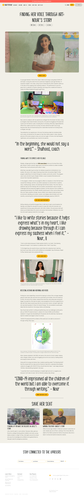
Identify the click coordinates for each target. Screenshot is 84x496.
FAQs (18, 478)
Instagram (55, 479)
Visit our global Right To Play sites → (61, 475)
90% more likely (42, 163)
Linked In (57, 479)
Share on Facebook (33, 25)
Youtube (60, 479)
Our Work (20, 5)
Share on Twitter (41, 25)
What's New (34, 5)
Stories (29, 5)
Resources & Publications (8, 483)
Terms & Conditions (25, 494)
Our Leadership (33, 476)
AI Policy (20, 494)
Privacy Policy (16, 494)
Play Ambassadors (34, 479)
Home (7, 5)
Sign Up (62, 461)
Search (68, 5)
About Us (25, 5)
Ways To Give (40, 5)
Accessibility (8, 485)
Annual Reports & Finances (9, 480)
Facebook (50, 479)
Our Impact (15, 5)
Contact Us (19, 476)
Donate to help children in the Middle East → (43, 1)
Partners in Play (33, 478)
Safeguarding (20, 479)
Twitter (52, 479)
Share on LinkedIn (49, 25)
